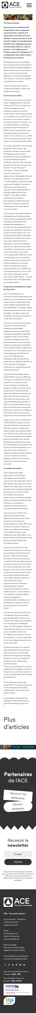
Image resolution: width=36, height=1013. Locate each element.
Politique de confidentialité (14, 947)
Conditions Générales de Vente (15, 959)
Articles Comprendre (11, 936)
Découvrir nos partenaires (18, 795)
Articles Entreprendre (11, 939)
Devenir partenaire (18, 806)
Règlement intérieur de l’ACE (14, 950)
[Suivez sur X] (8, 964)
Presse (6, 931)
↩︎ (4, 680)
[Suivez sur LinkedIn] (12, 964)
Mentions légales (10, 945)
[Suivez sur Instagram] (16, 964)
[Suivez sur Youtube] (20, 964)
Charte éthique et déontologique (16, 956)
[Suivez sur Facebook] (5, 964)
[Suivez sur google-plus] (24, 964)
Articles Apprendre (11, 933)
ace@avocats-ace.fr (11, 925)
